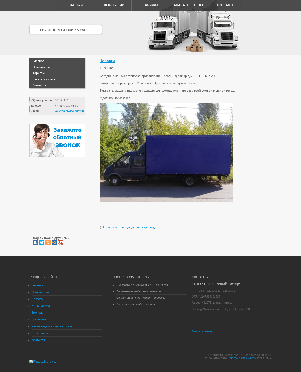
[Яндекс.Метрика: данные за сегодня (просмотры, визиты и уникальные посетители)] (42, 361)
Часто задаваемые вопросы (52, 326)
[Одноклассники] (48, 242)
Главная (75, 5)
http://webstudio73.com (242, 358)
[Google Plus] (60, 242)
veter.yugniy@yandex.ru (69, 111)
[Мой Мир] (54, 242)
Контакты (225, 5)
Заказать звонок (188, 5)
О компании (113, 5)
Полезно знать (42, 333)
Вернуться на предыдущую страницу (128, 227)
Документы (39, 319)
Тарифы (150, 5)
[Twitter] (41, 242)
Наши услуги (41, 305)
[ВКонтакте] (35, 242)
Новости (107, 61)
